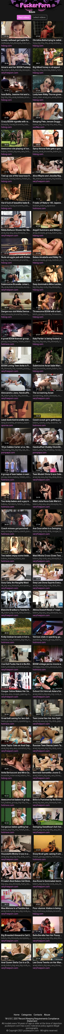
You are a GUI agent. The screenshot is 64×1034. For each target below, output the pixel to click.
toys (35, 43)
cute (48, 422)
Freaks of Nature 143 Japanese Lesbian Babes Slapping (48, 203)
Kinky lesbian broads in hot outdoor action (16, 637)
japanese (51, 205)
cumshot (30, 233)
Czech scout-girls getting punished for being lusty (48, 420)
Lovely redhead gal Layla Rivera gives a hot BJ (16, 40)
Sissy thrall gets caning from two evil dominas (48, 854)
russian (19, 368)
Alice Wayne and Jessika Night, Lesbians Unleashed (48, 176)
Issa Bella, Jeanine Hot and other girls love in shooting (16, 94)
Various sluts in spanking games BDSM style (48, 637)
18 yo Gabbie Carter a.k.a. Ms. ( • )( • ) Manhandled (16, 447)
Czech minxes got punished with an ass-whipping (16, 528)
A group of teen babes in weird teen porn (16, 474)
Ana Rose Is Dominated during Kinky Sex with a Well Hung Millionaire (48, 881)
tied (34, 368)
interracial (15, 775)
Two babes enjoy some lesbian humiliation (16, 555)
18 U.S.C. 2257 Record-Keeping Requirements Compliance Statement (32, 1019)
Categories (26, 1015)
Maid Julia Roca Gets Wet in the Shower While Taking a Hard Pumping (48, 501)
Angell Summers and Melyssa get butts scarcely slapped (48, 230)
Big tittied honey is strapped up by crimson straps (48, 67)
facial (12, 124)
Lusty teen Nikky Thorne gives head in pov (48, 94)
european (46, 178)
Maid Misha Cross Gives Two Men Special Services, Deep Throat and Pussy (48, 555)
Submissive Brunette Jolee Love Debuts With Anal (16, 284)
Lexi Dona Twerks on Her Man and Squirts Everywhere (48, 962)
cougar (55, 531)
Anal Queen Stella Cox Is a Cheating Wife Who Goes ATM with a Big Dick (16, 962)
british (28, 151)
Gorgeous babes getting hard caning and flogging (16, 827)
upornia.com (7, 425)
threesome (57, 314)
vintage (29, 477)
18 (60, 422)
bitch (35, 314)
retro (47, 667)
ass (55, 124)
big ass (42, 124)
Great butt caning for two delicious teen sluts (16, 718)
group (48, 233)
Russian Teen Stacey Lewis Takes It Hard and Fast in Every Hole (48, 745)
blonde (18, 70)
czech (42, 422)
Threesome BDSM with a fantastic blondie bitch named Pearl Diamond (48, 311)
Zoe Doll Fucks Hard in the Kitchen (16, 664)
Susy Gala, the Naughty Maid (15, 582)
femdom (12, 504)
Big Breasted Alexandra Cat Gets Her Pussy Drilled (16, 935)
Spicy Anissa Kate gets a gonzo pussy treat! (48, 148)
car (23, 450)
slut (3, 314)
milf (29, 694)
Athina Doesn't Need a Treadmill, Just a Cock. (48, 610)
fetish (60, 70)
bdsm (25, 43)
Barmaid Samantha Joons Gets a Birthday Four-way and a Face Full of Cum (48, 772)
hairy (61, 504)
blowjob (17, 43)
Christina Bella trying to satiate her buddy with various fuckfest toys (48, 40)
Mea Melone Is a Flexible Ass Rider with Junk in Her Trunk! (16, 908)
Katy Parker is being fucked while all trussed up (48, 338)
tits (46, 43)
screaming (38, 395)
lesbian (57, 43)
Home (16, 1015)
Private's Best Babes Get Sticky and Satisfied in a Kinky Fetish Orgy (16, 881)
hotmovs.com (39, 208)
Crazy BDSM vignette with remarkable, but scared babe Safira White (16, 121)
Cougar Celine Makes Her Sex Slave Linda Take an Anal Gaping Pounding (16, 691)
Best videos (23, 17)
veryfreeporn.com (9, 73)
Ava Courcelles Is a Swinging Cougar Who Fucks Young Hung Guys (48, 528)
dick (12, 70)
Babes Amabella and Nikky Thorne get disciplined (48, 257)
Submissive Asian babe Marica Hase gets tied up (48, 365)
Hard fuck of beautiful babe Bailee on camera (16, 203)
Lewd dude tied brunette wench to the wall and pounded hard (16, 420)
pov (49, 97)
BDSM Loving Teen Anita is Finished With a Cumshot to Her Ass (16, 365)
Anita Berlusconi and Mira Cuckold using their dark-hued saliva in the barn (16, 772)
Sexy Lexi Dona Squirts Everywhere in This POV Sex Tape (48, 582)
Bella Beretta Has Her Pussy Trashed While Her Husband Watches (48, 935)
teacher (54, 422)
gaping (23, 694)
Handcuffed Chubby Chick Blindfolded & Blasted (48, 447)
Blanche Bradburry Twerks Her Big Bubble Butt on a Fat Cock (16, 610)
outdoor (16, 640)
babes (14, 341)
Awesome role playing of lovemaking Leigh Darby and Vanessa (16, 148)
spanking (37, 640)
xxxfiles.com (38, 127)
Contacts (38, 1015)
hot (11, 43)
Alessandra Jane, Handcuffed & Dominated (16, 393)
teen (35, 97)
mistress (41, 911)
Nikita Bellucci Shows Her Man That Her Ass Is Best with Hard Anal (16, 230)
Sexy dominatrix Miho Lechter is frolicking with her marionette (48, 284)
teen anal (42, 97)
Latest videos (39, 17)
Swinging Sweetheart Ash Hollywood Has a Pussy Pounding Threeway (48, 827)
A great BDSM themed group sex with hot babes (16, 338)
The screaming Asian (43, 393)
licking (7, 450)
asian (48, 368)
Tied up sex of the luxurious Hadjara (16, 176)
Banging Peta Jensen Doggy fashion (48, 121)
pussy (35, 151)
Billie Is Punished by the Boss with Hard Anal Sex (48, 799)
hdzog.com (6, 46)
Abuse (47, 1015)
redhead (5, 43)
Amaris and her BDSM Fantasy (16, 67)
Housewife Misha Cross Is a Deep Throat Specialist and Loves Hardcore (16, 854)
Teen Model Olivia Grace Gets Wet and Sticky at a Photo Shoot (48, 474)
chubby (50, 450)
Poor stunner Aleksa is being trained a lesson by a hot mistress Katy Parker (48, 908)
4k (2, 70)
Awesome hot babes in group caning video (16, 799)
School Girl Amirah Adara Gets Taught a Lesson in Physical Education (48, 691)
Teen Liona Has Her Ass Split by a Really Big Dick (48, 718)
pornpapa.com (8, 452)
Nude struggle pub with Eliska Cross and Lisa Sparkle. (16, 257)
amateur (19, 422)
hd (53, 178)
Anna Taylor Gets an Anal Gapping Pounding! (16, 745)
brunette (29, 97)
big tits (41, 43)
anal (51, 43)
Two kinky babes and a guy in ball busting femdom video (16, 501)
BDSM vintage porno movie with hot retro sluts (48, 664)
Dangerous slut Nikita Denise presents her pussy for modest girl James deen (16, 311)
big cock (43, 287)
